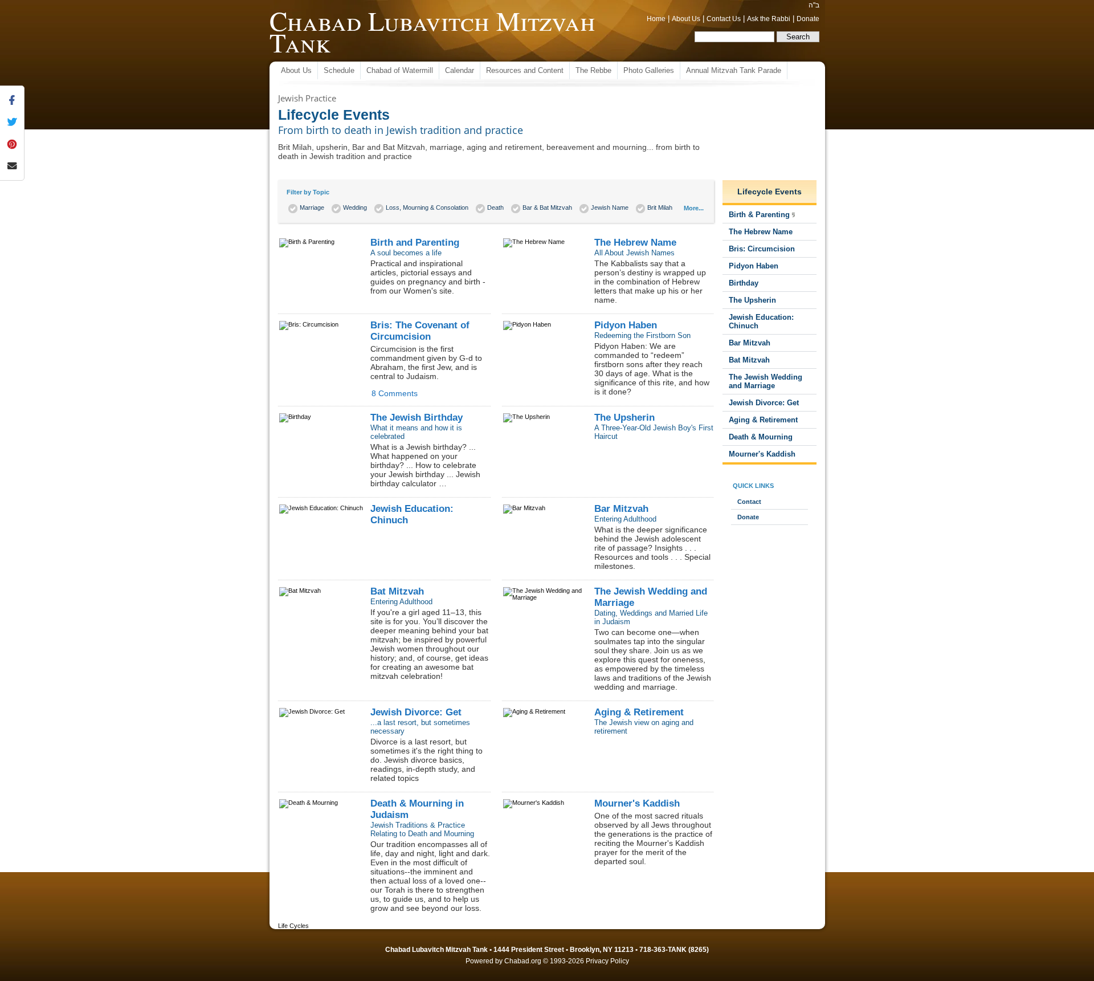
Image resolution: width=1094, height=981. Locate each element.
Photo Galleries (648, 70)
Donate (808, 19)
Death (495, 207)
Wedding (355, 207)
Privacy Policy (607, 961)
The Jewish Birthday (416, 417)
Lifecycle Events (769, 191)
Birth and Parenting (414, 242)
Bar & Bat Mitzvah (547, 207)
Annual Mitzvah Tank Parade (733, 70)
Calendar (459, 70)
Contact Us (724, 19)
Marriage (312, 207)
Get (416, 712)
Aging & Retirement (639, 712)
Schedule (339, 70)
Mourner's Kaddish (637, 803)
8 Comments (395, 393)
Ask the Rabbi (768, 19)
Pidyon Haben (625, 325)
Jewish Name (609, 207)
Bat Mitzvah (397, 591)
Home (656, 19)
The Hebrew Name (635, 242)
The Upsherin (624, 417)
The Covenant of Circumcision (420, 331)
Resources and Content (525, 70)
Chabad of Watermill (399, 70)
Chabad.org (522, 961)
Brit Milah (659, 207)
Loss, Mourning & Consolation (427, 207)
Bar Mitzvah (621, 508)
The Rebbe (593, 70)
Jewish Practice (307, 98)
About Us (686, 19)
